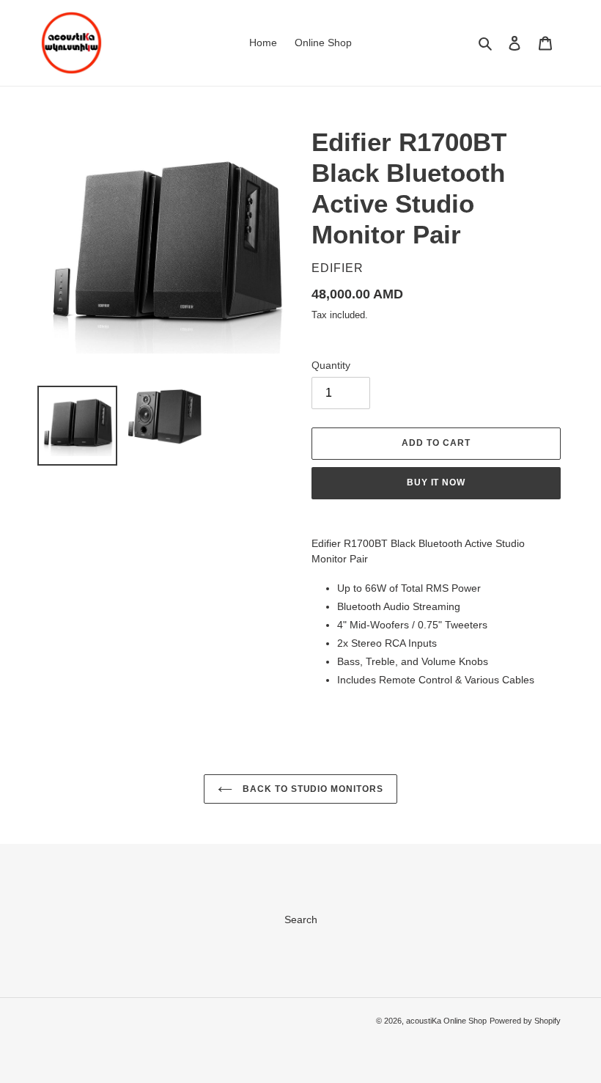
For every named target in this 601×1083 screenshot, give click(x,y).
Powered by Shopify (525, 1020)
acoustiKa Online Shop (446, 1020)
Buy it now (436, 482)
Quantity (330, 365)
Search (300, 919)
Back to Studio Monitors (311, 789)
